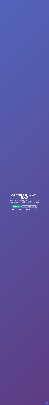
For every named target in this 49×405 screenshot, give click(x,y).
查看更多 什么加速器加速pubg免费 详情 (30, 206)
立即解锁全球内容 (17, 206)
